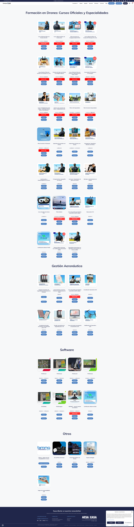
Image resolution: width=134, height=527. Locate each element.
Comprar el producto (43, 463)
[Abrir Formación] (77, 3)
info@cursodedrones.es (58, 0)
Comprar (44, 46)
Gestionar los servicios (111, 519)
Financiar (44, 48)
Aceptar (111, 522)
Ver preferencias (128, 522)
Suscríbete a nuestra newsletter (67, 511)
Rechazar (120, 522)
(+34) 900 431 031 (7, 0)
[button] (131, 511)
